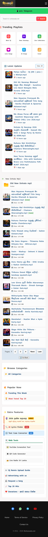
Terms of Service (20, 517)
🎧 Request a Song (14, 481)
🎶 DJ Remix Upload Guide (17, 470)
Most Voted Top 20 (15, 398)
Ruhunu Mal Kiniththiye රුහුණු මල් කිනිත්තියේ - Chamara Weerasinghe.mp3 (26, 146)
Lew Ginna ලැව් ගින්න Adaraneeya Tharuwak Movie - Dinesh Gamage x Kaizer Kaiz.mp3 (27, 285)
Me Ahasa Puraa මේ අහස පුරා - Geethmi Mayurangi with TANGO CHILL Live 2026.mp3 (28, 117)
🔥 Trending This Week (16, 393)
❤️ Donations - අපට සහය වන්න (20, 492)
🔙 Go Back (24, 358)
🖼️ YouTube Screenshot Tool (18, 447)
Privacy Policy (38, 517)
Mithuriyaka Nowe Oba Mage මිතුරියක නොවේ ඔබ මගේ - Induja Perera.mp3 (27, 298)
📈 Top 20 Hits (12, 486)
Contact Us (24, 524)
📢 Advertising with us (16, 475)
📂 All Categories (13, 374)
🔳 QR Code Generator (16, 454)
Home (7, 517)
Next (32, 351)
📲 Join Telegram (24, 11)
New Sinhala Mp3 (13, 179)
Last (40, 351)
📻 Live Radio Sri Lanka (17, 460)
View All (40, 66)
